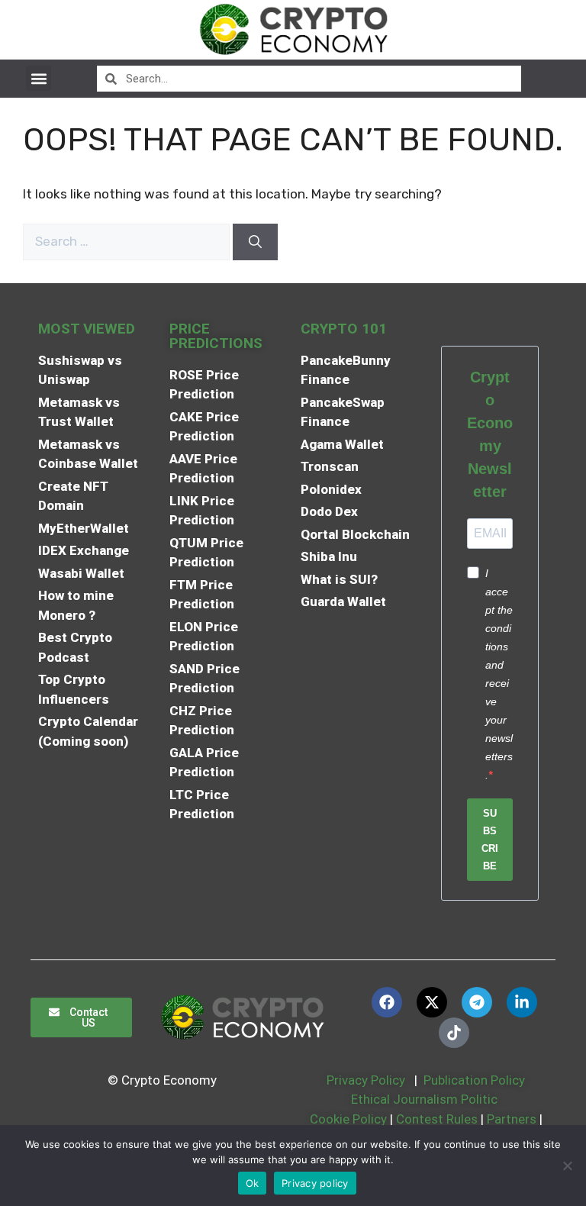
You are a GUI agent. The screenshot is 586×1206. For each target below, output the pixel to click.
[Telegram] (477, 1002)
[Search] (255, 242)
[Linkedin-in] (522, 1002)
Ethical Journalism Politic (426, 1099)
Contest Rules (438, 1119)
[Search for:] (128, 241)
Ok (252, 1183)
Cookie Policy (347, 1119)
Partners (511, 1119)
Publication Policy (474, 1080)
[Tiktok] (454, 1032)
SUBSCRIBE (489, 840)
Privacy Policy (364, 1080)
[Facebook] (387, 1002)
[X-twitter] (432, 1002)
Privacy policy (315, 1183)
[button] (38, 78)
